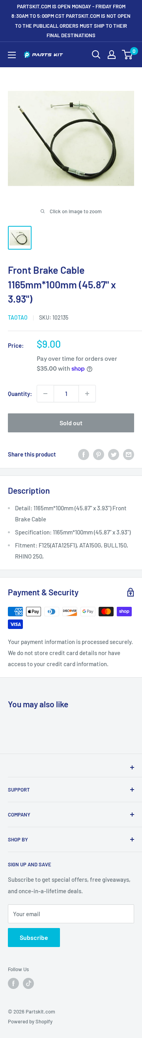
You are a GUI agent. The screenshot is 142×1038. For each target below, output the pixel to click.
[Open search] (96, 54)
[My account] (112, 54)
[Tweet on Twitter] (113, 454)
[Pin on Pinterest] (98, 454)
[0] (128, 54)
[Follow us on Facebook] (13, 983)
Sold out (71, 422)
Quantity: (20, 393)
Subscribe (34, 937)
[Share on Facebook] (83, 454)
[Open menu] (12, 55)
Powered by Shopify (30, 1021)
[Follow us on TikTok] (28, 983)
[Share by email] (128, 454)
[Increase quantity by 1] (87, 393)
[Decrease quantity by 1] (45, 393)
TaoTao (18, 317)
